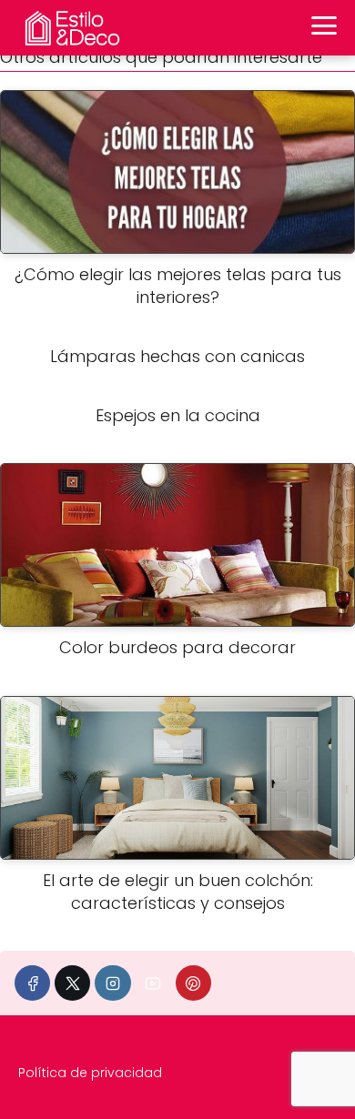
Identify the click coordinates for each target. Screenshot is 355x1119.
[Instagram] (112, 983)
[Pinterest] (193, 983)
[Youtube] (153, 983)
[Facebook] (32, 983)
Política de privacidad (90, 1073)
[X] (72, 983)
